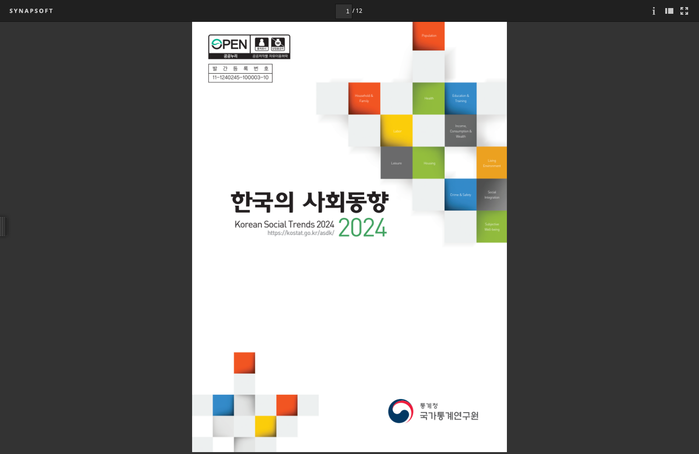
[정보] (653, 10)
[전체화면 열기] (684, 10)
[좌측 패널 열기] (669, 10)
